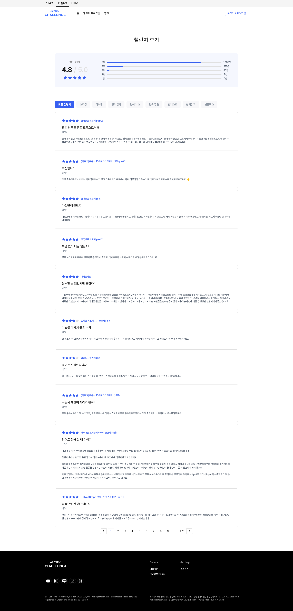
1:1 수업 (50, 3)
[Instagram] (56, 581)
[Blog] (64, 581)
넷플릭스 (209, 104)
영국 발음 (154, 104)
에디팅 (74, 3)
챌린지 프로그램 (91, 13)
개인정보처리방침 (158, 574)
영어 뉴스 (135, 104)
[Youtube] (48, 581)
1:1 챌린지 (62, 3)
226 (182, 531)
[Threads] (81, 581)
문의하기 (184, 568)
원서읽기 (191, 104)
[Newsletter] (73, 581)
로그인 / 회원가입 (236, 13)
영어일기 (116, 104)
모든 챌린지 (64, 104)
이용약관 (154, 568)
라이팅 (99, 104)
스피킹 (83, 104)
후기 (106, 13)
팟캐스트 (172, 104)
